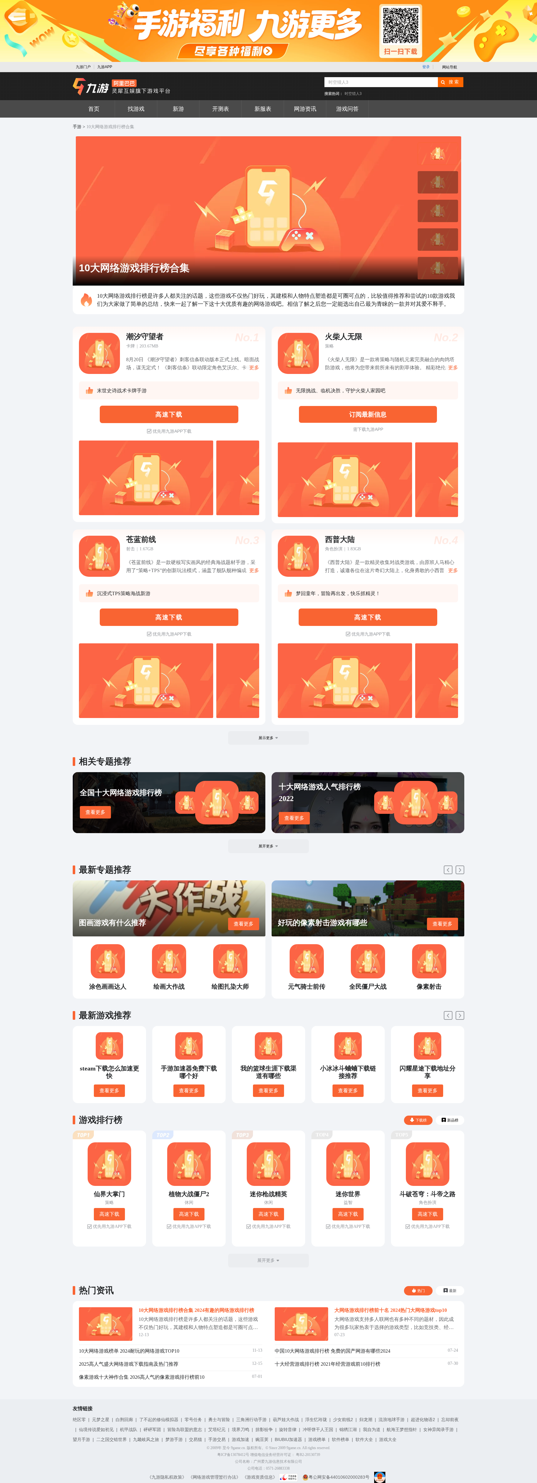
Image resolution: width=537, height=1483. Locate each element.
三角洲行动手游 (251, 1419)
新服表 (263, 109)
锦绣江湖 (348, 1429)
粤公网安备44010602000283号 (339, 1477)
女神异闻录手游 (438, 1429)
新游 (178, 109)
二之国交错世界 (111, 1439)
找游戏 (136, 109)
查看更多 (95, 812)
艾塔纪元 (217, 1429)
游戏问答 (347, 109)
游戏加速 (240, 1439)
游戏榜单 (317, 1439)
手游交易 (217, 1439)
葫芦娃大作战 (286, 1419)
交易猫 (195, 1439)
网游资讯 (305, 109)
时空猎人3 (353, 93)
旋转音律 (287, 1429)
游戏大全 (388, 1439)
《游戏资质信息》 (259, 1477)
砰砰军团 (152, 1429)
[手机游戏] (121, 87)
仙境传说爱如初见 (96, 1429)
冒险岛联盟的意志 (184, 1429)
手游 (77, 126)
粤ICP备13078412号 (233, 1455)
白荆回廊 (124, 1419)
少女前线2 (343, 1419)
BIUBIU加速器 (288, 1439)
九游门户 (83, 67)
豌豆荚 (261, 1439)
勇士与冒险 (219, 1419)
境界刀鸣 (240, 1429)
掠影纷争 (264, 1429)
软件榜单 (340, 1439)
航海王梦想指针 (402, 1429)
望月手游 (81, 1439)
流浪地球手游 (392, 1419)
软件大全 (364, 1439)
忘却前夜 (450, 1419)
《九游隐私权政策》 (166, 1477)
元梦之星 (100, 1419)
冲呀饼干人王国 (318, 1429)
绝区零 (79, 1419)
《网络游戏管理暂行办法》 (214, 1477)
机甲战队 (128, 1429)
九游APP (104, 67)
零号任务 (193, 1419)
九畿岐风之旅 (146, 1439)
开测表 (220, 109)
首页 (93, 109)
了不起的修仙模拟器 (158, 1419)
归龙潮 (365, 1419)
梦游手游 (174, 1439)
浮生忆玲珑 (316, 1419)
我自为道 (371, 1429)
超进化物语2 (423, 1419)
